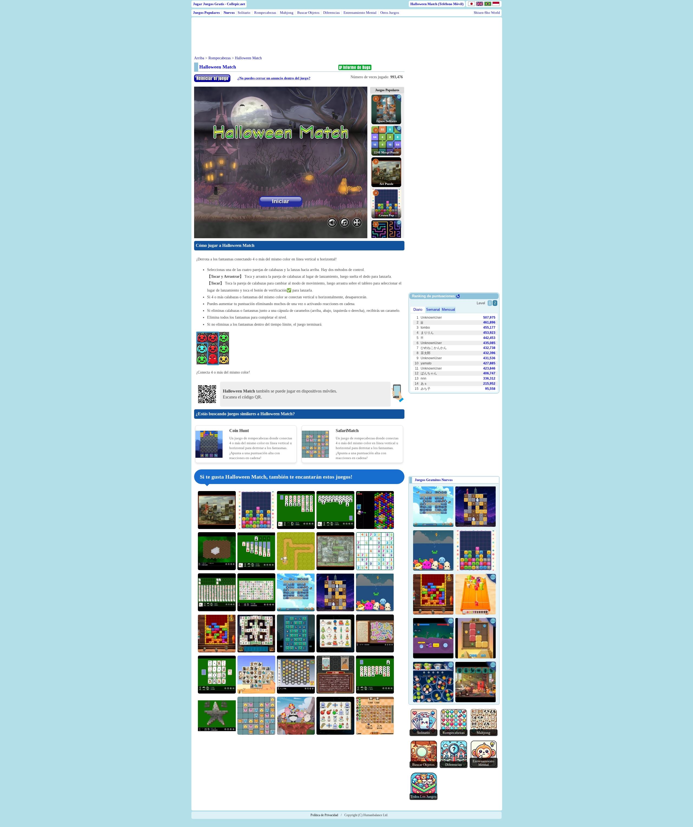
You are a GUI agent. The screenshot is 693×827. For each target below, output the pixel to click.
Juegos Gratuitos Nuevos (434, 480)
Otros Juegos (389, 13)
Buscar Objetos (308, 13)
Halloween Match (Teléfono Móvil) (436, 4)
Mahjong (286, 13)
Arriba (199, 58)
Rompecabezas (265, 13)
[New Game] (212, 81)
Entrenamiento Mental (360, 13)
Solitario (244, 13)
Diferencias (331, 13)
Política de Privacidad (324, 815)
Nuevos (229, 13)
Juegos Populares (206, 13)
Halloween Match (248, 58)
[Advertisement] (297, 32)
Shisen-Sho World (487, 13)
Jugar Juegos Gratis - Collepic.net (219, 4)
